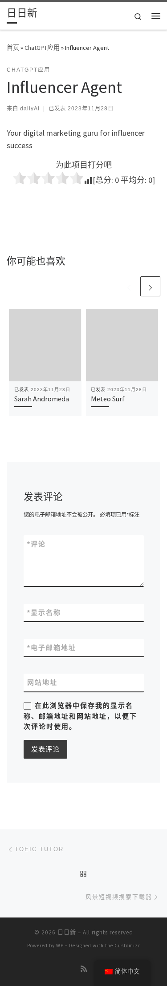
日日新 (66, 932)
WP (60, 945)
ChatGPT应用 (42, 48)
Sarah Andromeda (41, 398)
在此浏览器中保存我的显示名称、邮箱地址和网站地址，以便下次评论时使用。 (80, 716)
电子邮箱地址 (51, 647)
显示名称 (44, 612)
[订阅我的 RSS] (84, 968)
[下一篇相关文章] (150, 286)
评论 (36, 544)
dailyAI (30, 108)
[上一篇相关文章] (129, 286)
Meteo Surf (108, 398)
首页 (13, 48)
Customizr (127, 945)
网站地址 (42, 682)
